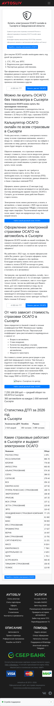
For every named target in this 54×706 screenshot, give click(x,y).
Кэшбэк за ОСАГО (13, 642)
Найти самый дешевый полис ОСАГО (27, 221)
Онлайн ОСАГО (40, 599)
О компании (13, 612)
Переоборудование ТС (40, 622)
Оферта (14, 606)
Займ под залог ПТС (40, 618)
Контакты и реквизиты (13, 616)
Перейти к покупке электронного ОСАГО (22, 47)
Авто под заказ (40, 606)
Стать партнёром (13, 602)
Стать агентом (13, 599)
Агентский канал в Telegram (40, 646)
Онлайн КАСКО (40, 602)
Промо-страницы (13, 635)
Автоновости (13, 632)
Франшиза (13, 609)
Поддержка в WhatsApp (40, 642)
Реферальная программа (13, 639)
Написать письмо (40, 639)
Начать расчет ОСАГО (36, 88)
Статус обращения (40, 635)
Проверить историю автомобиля (40, 613)
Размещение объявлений (41, 609)
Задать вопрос (40, 632)
